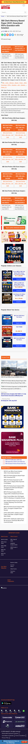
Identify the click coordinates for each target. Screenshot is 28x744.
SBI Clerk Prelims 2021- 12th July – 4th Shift (20, 183)
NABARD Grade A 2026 (13, 544)
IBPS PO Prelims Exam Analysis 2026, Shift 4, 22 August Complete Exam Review (14, 508)
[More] (24, 5)
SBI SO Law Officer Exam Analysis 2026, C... (13, 377)
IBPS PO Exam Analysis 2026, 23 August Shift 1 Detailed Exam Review (14, 492)
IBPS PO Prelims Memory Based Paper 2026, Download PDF (14, 476)
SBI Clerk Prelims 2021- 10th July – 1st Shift (8, 127)
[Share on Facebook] (10, 35)
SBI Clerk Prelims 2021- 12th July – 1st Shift (8, 176)
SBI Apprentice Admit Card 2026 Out (15, 461)
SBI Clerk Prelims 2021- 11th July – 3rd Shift (7, 159)
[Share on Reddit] (7, 35)
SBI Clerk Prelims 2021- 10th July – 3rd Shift (7, 135)
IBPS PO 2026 (3, 554)
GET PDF (24, 742)
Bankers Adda (13, 562)
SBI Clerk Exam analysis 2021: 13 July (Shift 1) (7, 49)
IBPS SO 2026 (3, 550)
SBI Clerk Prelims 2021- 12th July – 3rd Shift (7, 183)
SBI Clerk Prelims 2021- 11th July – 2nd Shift (20, 152)
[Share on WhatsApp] (2, 35)
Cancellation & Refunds (8, 735)
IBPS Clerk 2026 (3, 542)
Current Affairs (12, 565)
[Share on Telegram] (5, 35)
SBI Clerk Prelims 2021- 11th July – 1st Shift (8, 152)
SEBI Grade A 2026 (13, 548)
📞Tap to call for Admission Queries (14, 227)
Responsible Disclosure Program (10, 733)
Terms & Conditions (20, 735)
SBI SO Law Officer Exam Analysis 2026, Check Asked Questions (13, 472)
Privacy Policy (5, 737)
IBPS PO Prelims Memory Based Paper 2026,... (13, 383)
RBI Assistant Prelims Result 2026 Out (15, 463)
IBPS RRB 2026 (3, 546)
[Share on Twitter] (13, 35)
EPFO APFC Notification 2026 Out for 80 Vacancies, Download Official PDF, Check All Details (14, 520)
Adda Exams (13, 568)
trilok (3, 31)
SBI (17, 157)
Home (2, 16)
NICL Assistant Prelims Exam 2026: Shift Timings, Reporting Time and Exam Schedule (14, 502)
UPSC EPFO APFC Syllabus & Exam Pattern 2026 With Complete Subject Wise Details (14, 514)
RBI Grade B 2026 (13, 540)
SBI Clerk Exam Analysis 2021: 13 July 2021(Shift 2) (20, 200)
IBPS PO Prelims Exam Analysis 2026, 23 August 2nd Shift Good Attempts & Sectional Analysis (14, 487)
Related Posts (5, 357)
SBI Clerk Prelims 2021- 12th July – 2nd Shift (20, 176)
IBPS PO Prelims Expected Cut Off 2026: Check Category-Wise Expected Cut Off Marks (14, 481)
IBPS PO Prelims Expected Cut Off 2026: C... (14, 387)
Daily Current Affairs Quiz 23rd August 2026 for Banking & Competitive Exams (14, 497)
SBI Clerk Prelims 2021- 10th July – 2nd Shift (20, 127)
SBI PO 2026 (4, 539)
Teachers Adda (12, 572)
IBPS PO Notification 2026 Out (13, 459)
